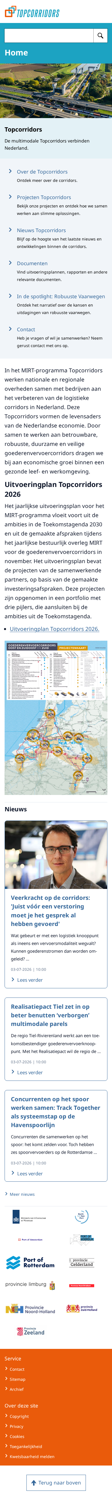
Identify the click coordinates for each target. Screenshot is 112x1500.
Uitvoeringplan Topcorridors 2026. (54, 629)
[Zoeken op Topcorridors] (100, 36)
